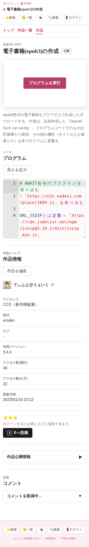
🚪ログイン (73, 17)
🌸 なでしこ (10, 3)
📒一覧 (27, 17)
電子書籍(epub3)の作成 (25, 9)
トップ (8, 30)
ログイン (10, 424)
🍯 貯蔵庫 (25, 3)
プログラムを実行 (45, 83)
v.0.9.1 (37, 538)
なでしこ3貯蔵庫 (22, 538)
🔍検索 (53, 17)
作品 (39, 30)
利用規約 (51, 538)
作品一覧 (25, 30)
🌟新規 (10, 17)
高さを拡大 (17, 170)
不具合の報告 (68, 538)
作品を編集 (17, 271)
